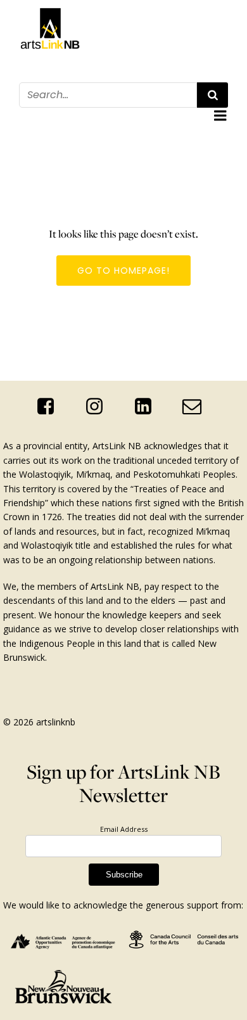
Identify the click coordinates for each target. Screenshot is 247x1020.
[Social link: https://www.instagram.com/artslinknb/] (99, 406)
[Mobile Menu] (220, 116)
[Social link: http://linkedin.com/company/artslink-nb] (148, 406)
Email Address (124, 829)
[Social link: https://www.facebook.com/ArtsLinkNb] (50, 406)
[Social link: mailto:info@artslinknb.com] (196, 406)
